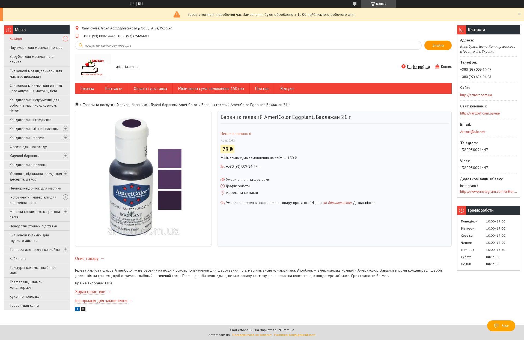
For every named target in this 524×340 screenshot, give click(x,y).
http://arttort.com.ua (476, 94)
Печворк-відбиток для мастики (35, 188)
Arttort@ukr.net (472, 131)
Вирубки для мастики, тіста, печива (32, 59)
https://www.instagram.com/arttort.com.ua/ (488, 191)
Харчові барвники (25, 155)
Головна (87, 88)
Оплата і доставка (150, 88)
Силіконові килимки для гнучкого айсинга (29, 238)
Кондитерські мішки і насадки (34, 128)
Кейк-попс (18, 258)
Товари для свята (24, 305)
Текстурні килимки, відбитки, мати (33, 270)
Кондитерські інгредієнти (30, 119)
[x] (83, 309)
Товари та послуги (98, 104)
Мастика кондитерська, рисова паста (35, 214)
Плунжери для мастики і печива (36, 47)
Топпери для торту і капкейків (35, 249)
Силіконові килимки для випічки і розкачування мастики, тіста (36, 88)
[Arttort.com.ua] (93, 67)
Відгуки (287, 88)
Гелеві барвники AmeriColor (174, 104)
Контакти (114, 88)
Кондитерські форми (27, 137)
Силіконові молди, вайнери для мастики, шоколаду (36, 73)
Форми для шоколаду (28, 146)
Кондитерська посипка (28, 164)
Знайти (438, 45)
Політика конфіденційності (294, 335)
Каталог (16, 38)
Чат (505, 326)
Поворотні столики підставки (33, 226)
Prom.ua (288, 330)
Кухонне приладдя (25, 296)
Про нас (262, 88)
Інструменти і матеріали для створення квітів (33, 200)
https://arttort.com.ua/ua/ (480, 113)
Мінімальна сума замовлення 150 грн (211, 88)
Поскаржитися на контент (252, 335)
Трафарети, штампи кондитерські (26, 284)
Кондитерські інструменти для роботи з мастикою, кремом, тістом (34, 105)
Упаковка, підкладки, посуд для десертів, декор (36, 176)
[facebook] (77, 309)
